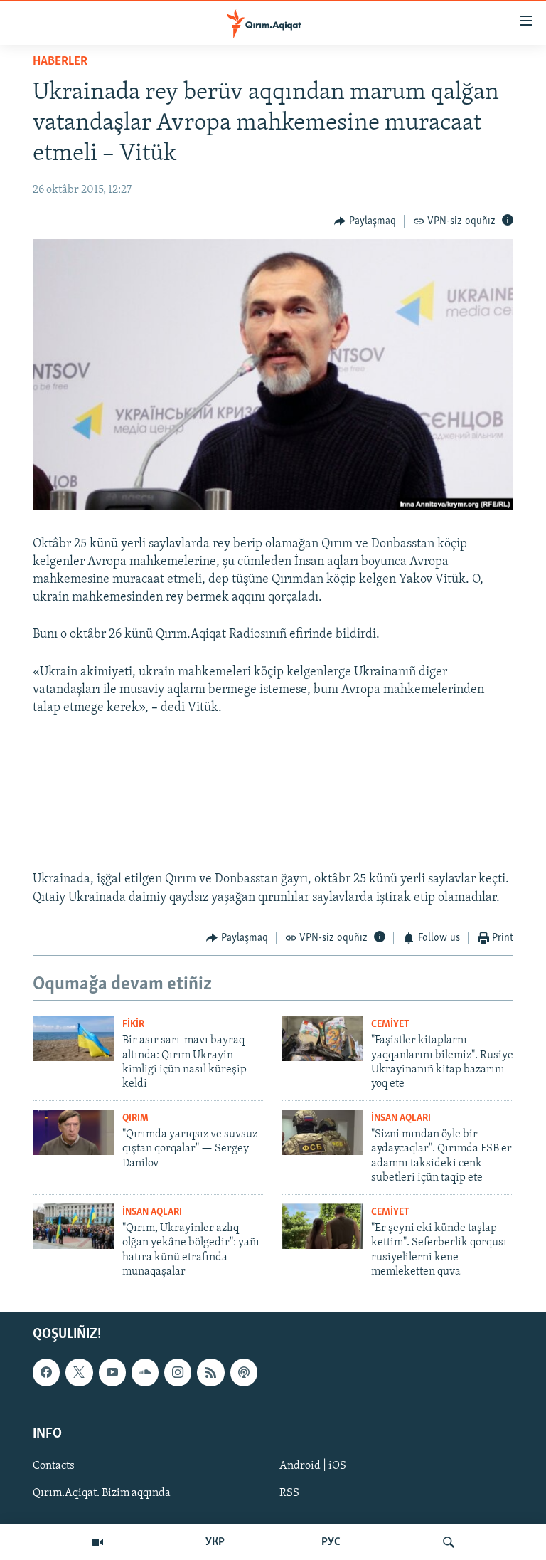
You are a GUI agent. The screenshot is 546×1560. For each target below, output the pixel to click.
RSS (289, 1493)
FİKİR (133, 1024)
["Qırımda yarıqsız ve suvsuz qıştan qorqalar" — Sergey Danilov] (73, 1132)
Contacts (54, 1466)
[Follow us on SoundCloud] (145, 1372)
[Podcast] (243, 1372)
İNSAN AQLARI (401, 1118)
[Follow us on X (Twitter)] (78, 1372)
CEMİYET (390, 1024)
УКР (215, 1542)
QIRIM (135, 1118)
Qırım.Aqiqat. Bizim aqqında (102, 1493)
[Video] (97, 1542)
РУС (331, 1542)
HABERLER (60, 62)
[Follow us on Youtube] (112, 1372)
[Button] (365, 221)
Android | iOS (312, 1466)
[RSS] (210, 1372)
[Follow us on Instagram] (177, 1372)
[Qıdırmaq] (448, 1542)
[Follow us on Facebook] (46, 1372)
